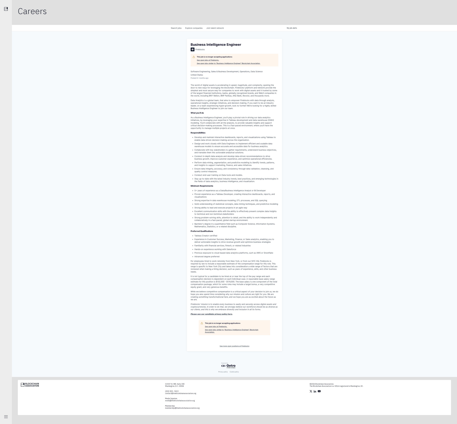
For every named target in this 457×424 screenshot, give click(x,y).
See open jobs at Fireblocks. (208, 60)
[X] (311, 391)
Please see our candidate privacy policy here (211, 314)
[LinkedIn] (315, 391)
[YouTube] (319, 391)
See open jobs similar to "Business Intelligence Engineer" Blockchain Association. (228, 63)
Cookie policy (234, 372)
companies (194, 28)
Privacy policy (223, 372)
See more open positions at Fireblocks (234, 346)
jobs (176, 28)
